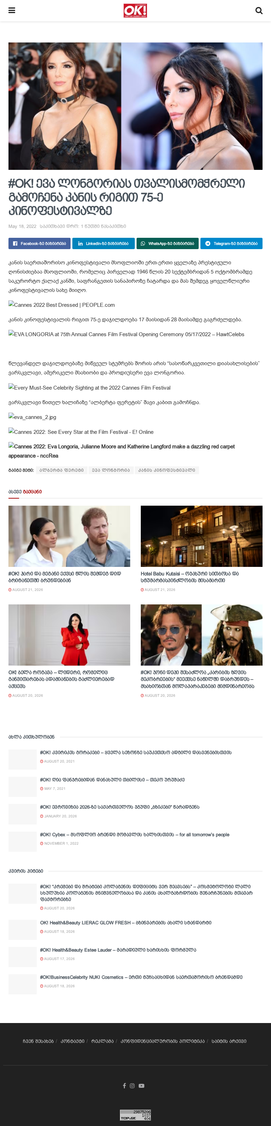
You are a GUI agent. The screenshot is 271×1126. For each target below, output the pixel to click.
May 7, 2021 (54, 789)
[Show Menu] (11, 10)
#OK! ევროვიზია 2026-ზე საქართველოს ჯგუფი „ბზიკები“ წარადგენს (120, 807)
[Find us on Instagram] (132, 1086)
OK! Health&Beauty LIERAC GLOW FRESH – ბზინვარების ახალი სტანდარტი (125, 922)
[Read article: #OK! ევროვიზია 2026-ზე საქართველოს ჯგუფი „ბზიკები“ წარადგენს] (22, 814)
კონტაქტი (72, 1041)
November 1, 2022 (61, 843)
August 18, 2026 (59, 931)
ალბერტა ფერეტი (62, 470)
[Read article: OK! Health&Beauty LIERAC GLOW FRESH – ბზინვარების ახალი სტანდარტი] (22, 930)
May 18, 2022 (22, 226)
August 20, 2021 (59, 761)
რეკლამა (102, 1041)
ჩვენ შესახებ (38, 1041)
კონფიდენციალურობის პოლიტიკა (163, 1041)
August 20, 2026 (27, 695)
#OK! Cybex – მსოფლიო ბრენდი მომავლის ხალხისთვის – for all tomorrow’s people (134, 834)
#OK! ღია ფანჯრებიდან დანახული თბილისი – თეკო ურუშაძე (112, 779)
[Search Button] (259, 10)
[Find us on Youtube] (141, 1086)
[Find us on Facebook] (124, 1086)
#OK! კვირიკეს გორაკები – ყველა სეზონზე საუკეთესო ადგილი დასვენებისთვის (136, 752)
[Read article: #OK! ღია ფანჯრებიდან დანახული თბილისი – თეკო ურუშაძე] (22, 787)
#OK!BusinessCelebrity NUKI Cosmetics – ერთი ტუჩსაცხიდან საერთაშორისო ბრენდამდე (141, 977)
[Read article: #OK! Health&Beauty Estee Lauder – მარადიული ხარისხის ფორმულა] (22, 957)
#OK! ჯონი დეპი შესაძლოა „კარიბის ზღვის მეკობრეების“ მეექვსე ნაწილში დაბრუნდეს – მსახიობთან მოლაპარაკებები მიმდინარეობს (197, 679)
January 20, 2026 (60, 816)
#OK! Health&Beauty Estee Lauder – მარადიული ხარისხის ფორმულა (118, 950)
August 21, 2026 (27, 590)
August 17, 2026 (59, 959)
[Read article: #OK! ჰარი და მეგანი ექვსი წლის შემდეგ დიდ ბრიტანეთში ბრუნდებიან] (69, 536)
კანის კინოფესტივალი (166, 470)
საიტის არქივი (229, 1041)
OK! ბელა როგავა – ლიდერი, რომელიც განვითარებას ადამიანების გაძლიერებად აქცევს (61, 679)
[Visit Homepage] (135, 11)
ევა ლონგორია (111, 470)
